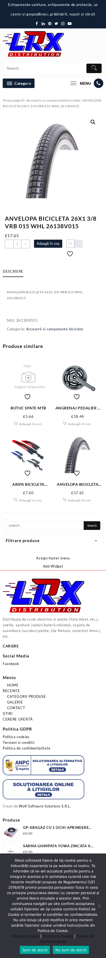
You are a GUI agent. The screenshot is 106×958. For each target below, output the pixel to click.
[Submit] (94, 68)
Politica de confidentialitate (26, 748)
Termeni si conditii (18, 742)
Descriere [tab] (13, 271)
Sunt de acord (35, 950)
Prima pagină (13, 100)
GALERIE (14, 702)
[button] (93, 122)
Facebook (11, 664)
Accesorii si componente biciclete (53, 100)
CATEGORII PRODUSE (26, 696)
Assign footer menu (53, 558)
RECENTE (11, 691)
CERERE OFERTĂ (18, 719)
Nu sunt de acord (70, 950)
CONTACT (15, 708)
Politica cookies (16, 737)
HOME (12, 685)
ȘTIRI (8, 713)
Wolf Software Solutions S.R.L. (45, 806)
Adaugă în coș (48, 244)
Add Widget (53, 566)
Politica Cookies (26, 936)
